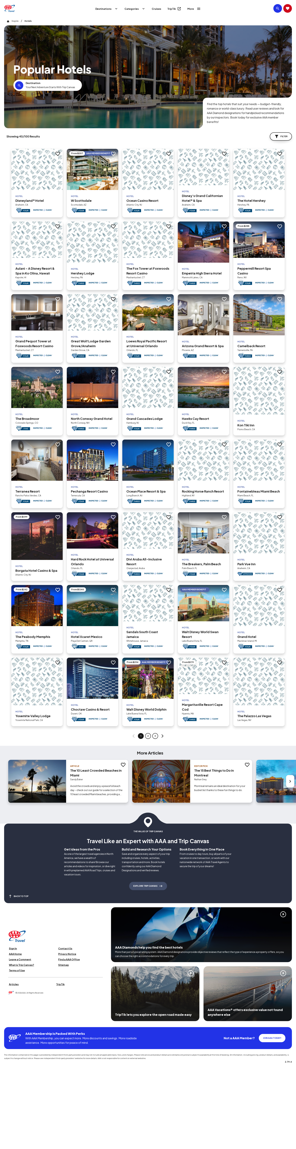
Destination (33, 83)
